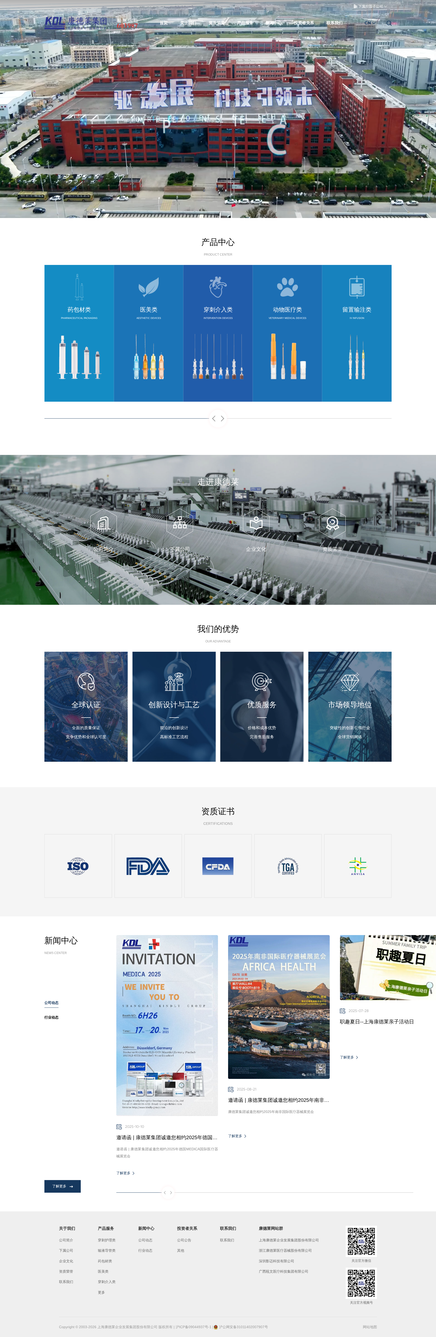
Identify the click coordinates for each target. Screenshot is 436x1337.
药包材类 (105, 1261)
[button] (213, 419)
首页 (164, 23)
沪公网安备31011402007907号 (243, 1327)
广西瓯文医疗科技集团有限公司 (283, 1271)
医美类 (103, 1271)
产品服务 (245, 23)
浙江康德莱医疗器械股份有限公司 (285, 1250)
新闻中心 (274, 23)
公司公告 (184, 1240)
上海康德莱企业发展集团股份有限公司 (289, 1240)
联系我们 (334, 23)
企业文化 (66, 1261)
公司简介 (66, 1240)
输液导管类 (107, 1250)
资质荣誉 (217, 23)
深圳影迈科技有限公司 (276, 1261)
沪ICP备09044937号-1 (193, 1327)
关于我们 (188, 23)
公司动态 (145, 1240)
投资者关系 (304, 23)
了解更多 (79, 384)
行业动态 (145, 1250)
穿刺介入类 (107, 1282)
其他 (180, 1250)
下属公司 (66, 1250)
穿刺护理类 (107, 1240)
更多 (101, 1292)
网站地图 (370, 1327)
